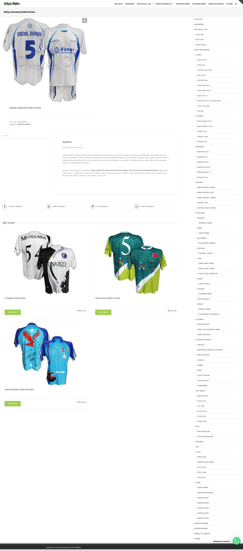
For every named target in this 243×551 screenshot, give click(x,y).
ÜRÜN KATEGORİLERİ (201, 50)
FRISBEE (200, 365)
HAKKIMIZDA (199, 24)
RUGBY (199, 279)
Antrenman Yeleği (203, 106)
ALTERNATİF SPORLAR (203, 340)
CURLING (200, 360)
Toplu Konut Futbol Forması (107, 298)
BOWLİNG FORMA (205, 223)
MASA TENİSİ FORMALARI (208, 274)
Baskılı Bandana (201, 45)
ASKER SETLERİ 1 (203, 498)
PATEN (199, 370)
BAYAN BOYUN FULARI (205, 462)
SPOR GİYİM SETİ (203, 299)
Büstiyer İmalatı (202, 396)
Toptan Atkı (200, 34)
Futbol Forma (202, 60)
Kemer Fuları (201, 467)
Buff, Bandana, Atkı (200, 29)
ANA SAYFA (198, 19)
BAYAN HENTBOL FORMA (206, 198)
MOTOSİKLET (202, 238)
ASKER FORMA (202, 487)
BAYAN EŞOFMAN (203, 334)
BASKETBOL (200, 147)
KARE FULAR (201, 457)
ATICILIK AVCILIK (203, 380)
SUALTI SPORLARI (203, 375)
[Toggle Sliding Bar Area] (240, 2)
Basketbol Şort (202, 157)
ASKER (198, 482)
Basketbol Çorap (202, 162)
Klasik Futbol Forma (204, 90)
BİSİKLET (200, 304)
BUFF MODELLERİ (203, 431)
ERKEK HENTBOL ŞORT (205, 192)
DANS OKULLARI (203, 355)
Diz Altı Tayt (201, 416)
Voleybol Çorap (202, 136)
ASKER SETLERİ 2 (203, 503)
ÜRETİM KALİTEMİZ (201, 523)
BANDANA (199, 442)
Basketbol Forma (203, 152)
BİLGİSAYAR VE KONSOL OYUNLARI (209, 350)
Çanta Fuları (201, 477)
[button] (236, 4)
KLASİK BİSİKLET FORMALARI (209, 314)
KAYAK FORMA (204, 233)
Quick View (82, 311)
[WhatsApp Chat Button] (236, 541)
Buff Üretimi (200, 39)
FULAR (198, 452)
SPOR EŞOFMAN (203, 324)
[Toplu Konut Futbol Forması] (136, 262)
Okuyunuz (12, 312)
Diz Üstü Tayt (202, 411)
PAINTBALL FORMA (205, 253)
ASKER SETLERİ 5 (203, 518)
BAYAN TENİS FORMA (206, 268)
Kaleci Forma (201, 75)
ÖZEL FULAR (201, 472)
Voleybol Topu (202, 141)
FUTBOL (198, 55)
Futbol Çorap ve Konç (204, 70)
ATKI (197, 447)
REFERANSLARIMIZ (24, 124)
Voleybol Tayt (202, 131)
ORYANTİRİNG (202, 386)
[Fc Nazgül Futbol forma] (45, 262)
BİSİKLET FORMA (205, 309)
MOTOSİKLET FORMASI (207, 243)
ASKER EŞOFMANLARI (205, 493)
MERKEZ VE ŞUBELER (202, 534)
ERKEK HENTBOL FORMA (206, 187)
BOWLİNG (201, 218)
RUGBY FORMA (204, 284)
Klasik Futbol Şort (203, 85)
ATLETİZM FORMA (205, 294)
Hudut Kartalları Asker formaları (19, 389)
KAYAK (199, 228)
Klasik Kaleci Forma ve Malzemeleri (209, 101)
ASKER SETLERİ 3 (203, 508)
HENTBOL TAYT (202, 203)
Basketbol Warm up (204, 172)
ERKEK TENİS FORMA (206, 263)
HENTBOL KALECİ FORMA (206, 208)
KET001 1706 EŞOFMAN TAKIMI (208, 329)
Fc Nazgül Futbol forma (15, 298)
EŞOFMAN (200, 319)
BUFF (197, 426)
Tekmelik (200, 111)
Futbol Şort (201, 65)
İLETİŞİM (197, 539)
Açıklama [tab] (6, 135)
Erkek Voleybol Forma (204, 121)
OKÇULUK (200, 345)
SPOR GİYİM (200, 213)
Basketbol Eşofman (203, 167)
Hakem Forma (202, 96)
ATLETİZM (200, 289)
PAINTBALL (201, 248)
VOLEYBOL (200, 116)
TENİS (199, 258)
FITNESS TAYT (202, 421)
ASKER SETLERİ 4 (203, 513)
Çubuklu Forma (202, 80)
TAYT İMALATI (200, 391)
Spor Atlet (200, 406)
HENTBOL (199, 182)
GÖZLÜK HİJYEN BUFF (205, 436)
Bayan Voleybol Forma (205, 126)
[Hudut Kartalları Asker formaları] (45, 354)
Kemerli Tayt (201, 401)
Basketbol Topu (202, 177)
